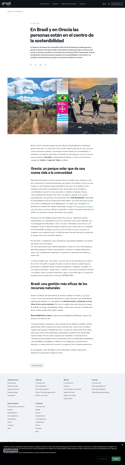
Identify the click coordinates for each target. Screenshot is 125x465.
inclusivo (69, 217)
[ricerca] (108, 3)
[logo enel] (6, 4)
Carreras (82, 4)
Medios (66, 380)
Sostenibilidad (37, 365)
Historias (55, 4)
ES (104, 4)
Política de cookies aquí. (11, 450)
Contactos (39, 403)
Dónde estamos (13, 403)
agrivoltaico (56, 229)
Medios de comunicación (69, 4)
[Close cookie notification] (122, 444)
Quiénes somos (44, 4)
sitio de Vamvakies (80, 229)
